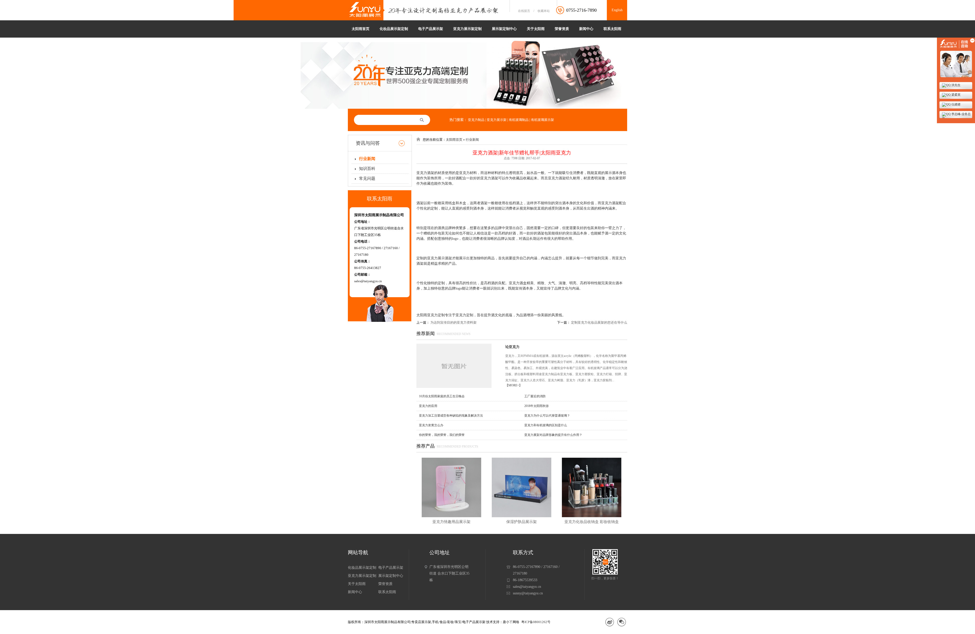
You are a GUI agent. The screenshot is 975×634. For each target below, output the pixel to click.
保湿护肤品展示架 (521, 522)
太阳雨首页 (360, 29)
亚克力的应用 (428, 406)
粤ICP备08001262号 (535, 622)
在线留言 (524, 11)
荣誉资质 (562, 29)
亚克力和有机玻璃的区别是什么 (545, 425)
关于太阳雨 (536, 29)
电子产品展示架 (430, 29)
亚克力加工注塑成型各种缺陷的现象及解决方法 (451, 415)
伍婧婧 (956, 104)
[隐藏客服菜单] (956, 59)
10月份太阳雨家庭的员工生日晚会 (442, 396)
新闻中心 (586, 29)
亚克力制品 (476, 120)
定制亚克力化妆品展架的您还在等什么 (599, 322)
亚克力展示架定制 (467, 29)
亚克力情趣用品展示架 (451, 522)
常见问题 (367, 178)
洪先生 (956, 85)
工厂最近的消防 (535, 396)
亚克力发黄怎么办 (431, 425)
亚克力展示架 (497, 120)
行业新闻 (367, 158)
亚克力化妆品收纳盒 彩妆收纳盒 (591, 522)
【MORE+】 (513, 385)
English (617, 10)
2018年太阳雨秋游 (536, 406)
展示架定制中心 (504, 29)
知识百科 (367, 168)
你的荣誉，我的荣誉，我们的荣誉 (442, 435)
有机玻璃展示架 (542, 120)
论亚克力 (512, 347)
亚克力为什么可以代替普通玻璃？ (547, 415)
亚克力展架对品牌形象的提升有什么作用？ (553, 435)
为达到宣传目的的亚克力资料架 (453, 322)
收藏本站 (544, 11)
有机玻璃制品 (519, 120)
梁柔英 (956, 95)
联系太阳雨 (612, 29)
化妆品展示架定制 (394, 29)
